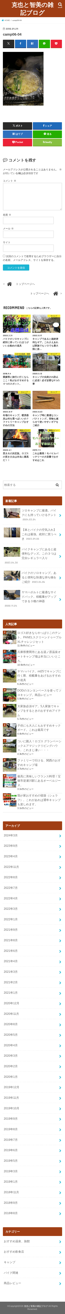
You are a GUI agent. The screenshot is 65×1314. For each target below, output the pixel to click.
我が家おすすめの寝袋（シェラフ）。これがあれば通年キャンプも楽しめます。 (39, 800)
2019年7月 (11, 1139)
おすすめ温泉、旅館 (17, 1241)
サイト (6, 242)
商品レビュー (12, 1283)
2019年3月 (11, 1171)
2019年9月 (11, 1118)
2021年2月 (11, 982)
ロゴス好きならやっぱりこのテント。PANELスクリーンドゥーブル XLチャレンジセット (39, 637)
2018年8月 (11, 1213)
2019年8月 (11, 1129)
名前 (7, 214)
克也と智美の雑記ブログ (33, 8)
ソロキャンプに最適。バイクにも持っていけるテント (39, 515)
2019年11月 (11, 1097)
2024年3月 (11, 835)
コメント (9, 180)
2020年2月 (11, 1066)
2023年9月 (11, 845)
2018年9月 (11, 1202)
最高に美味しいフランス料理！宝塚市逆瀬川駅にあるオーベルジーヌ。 (39, 781)
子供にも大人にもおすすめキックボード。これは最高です (39, 728)
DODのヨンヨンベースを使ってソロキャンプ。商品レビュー (39, 692)
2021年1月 (11, 992)
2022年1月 (11, 919)
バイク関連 (11, 1272)
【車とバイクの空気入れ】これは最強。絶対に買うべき (39, 534)
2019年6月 (11, 1150)
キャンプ (9, 1262)
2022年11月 (11, 866)
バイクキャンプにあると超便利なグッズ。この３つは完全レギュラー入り (31, 556)
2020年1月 (11, 1076)
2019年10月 (11, 1108)
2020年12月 (11, 1003)
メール (8, 228)
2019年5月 (11, 1160)
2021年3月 (11, 971)
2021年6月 (11, 950)
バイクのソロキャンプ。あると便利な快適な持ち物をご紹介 (39, 577)
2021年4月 (11, 961)
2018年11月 (11, 1192)
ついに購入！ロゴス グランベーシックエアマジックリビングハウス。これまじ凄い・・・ (39, 746)
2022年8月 (11, 877)
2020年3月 (11, 1055)
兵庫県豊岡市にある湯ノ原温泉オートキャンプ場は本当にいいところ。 (39, 656)
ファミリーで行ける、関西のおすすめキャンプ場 (39, 762)
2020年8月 (11, 1024)
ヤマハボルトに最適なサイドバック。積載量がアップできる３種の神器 (31, 599)
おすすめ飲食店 (14, 1251)
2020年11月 (11, 1013)
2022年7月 (11, 887)
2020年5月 (11, 1034)
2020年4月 (11, 1045)
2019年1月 (11, 1181)
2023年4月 (11, 856)
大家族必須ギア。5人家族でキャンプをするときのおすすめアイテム (39, 710)
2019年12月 (11, 1087)
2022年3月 (11, 908)
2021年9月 (11, 929)
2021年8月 (11, 940)
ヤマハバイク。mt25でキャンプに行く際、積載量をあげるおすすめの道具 (39, 676)
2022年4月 (11, 898)
